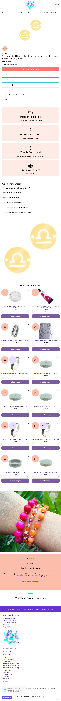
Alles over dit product (11, 75)
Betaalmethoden (8, 660)
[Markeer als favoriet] (28, 290)
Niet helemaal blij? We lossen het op (15, 95)
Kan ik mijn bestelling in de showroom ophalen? (18, 212)
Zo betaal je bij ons (10, 90)
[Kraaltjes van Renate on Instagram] (6, 682)
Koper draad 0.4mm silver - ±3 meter (45, 373)
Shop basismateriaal (30, 285)
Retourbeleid (45, 689)
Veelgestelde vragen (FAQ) (11, 665)
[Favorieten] (56, 5)
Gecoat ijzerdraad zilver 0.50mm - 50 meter (15, 439)
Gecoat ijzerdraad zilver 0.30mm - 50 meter (45, 439)
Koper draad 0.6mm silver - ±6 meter (45, 472)
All (9, 13)
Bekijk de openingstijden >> (30, 582)
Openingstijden (7, 675)
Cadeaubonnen (8, 671)
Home (4, 13)
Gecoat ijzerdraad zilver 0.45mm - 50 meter (15, 373)
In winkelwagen (15, 316)
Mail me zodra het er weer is (30, 69)
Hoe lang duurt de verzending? (13, 192)
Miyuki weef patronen (10, 623)
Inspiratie (6, 673)
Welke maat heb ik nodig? (12, 80)
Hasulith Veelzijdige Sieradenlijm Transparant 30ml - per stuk (46, 307)
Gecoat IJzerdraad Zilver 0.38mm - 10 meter (15, 340)
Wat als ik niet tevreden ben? (13, 202)
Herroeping (6, 662)
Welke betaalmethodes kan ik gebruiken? (16, 207)
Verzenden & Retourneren (11, 664)
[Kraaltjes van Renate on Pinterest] (7, 682)
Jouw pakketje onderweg (12, 85)
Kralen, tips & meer (9, 628)
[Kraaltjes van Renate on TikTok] (9, 682)
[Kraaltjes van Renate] (30, 5)
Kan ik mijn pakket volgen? (12, 197)
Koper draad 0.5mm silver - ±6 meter (15, 406)
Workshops (6, 624)
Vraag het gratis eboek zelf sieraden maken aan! (30, 696)
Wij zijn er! (8, 100)
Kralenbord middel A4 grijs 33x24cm (46, 340)
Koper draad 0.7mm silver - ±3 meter (45, 406)
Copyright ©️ (53, 689)
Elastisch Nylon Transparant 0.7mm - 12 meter (15, 307)
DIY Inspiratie (7, 626)
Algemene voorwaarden (34, 689)
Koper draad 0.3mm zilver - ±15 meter (15, 472)
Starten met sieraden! (10, 621)
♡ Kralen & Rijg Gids (9, 619)
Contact (5, 658)
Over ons (6, 677)
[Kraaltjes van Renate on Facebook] (4, 682)
